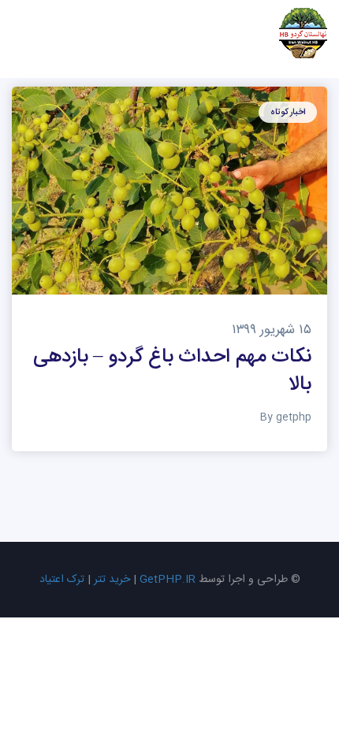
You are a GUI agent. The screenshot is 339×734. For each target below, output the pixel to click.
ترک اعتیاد (61, 579)
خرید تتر (112, 579)
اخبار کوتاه (287, 113)
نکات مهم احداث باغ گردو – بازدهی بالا (172, 371)
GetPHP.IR (168, 579)
